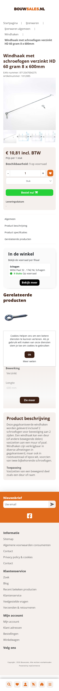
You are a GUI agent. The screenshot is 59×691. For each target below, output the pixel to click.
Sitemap (8, 539)
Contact (8, 551)
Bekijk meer (29, 282)
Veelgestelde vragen (15, 601)
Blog (6, 583)
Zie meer (29, 400)
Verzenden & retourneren (19, 607)
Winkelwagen (11, 640)
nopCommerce (34, 665)
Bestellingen (10, 634)
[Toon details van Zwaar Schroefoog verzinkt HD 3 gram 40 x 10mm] (16, 317)
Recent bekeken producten (20, 589)
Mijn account (11, 621)
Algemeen (10, 219)
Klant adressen (12, 627)
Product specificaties (16, 232)
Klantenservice (12, 595)
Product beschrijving (16, 225)
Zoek (6, 577)
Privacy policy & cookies (18, 557)
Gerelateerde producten (18, 239)
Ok (29, 354)
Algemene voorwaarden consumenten (27, 545)
